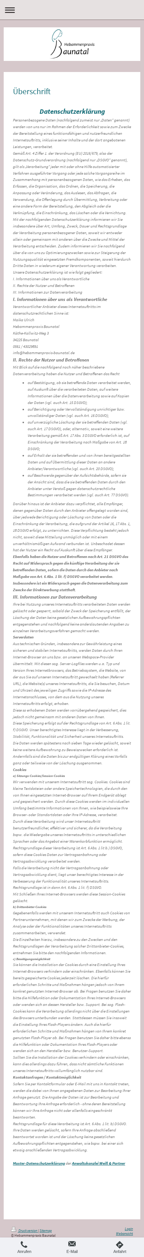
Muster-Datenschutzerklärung (39, 1163)
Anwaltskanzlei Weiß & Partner (98, 1163)
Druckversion (28, 1231)
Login (129, 1229)
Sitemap (46, 1231)
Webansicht (124, 1234)
